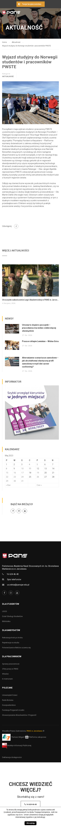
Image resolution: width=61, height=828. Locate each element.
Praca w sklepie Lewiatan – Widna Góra (40, 341)
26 (38, 477)
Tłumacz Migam (18, 737)
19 (38, 473)
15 (7, 473)
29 (7, 481)
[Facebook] (16, 226)
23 (15, 477)
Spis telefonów (14, 579)
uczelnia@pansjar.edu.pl (18, 584)
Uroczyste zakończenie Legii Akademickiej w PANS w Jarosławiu (30, 300)
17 (22, 473)
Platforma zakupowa (37, 737)
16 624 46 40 (13, 574)
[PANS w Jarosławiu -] (11, 13)
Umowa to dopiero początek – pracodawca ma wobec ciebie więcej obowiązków (39, 328)
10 (22, 468)
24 (22, 477)
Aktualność (8, 76)
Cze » (39, 485)
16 (15, 473)
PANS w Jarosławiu (34, 731)
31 (22, 481)
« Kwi (8, 485)
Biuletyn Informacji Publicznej (19, 745)
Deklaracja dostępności (12, 757)
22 (7, 477)
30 (15, 481)
